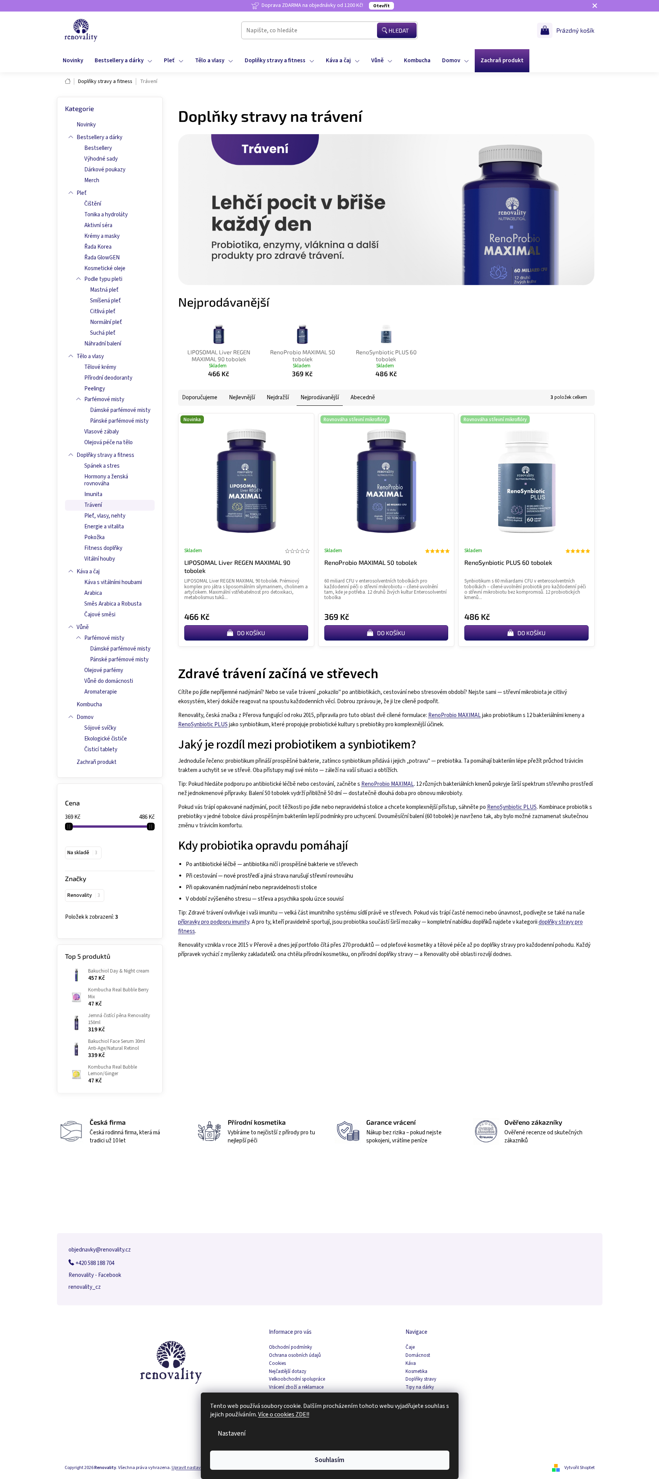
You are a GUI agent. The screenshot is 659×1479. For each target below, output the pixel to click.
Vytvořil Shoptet (579, 1467)
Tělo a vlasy (90, 356)
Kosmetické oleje (104, 268)
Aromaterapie (100, 692)
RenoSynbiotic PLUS (203, 724)
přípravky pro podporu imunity (213, 922)
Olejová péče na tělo (108, 442)
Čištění (92, 204)
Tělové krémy (100, 367)
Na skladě (82, 853)
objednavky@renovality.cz (99, 1250)
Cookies (277, 1363)
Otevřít (381, 6)
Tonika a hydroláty (106, 215)
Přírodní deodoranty (108, 378)
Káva (410, 1363)
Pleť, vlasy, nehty (104, 516)
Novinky (86, 125)
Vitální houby (99, 559)
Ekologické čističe (105, 739)
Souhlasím (329, 1460)
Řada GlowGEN (102, 258)
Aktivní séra (98, 225)
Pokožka (94, 537)
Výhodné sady (101, 159)
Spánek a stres (102, 466)
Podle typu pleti (103, 279)
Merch (91, 180)
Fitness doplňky (103, 548)
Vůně (83, 627)
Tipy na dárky (419, 1387)
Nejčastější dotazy (287, 1371)
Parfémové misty (104, 399)
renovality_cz (84, 1287)
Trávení (93, 505)
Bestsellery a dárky (99, 137)
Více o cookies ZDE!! (283, 1414)
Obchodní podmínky (290, 1347)
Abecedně (362, 397)
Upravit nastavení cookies (197, 1467)
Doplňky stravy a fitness (105, 455)
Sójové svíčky (100, 728)
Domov (85, 717)
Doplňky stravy (420, 1379)
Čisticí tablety (100, 749)
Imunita (93, 494)
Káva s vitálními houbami (113, 582)
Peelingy (94, 389)
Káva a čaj (88, 572)
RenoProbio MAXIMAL (454, 715)
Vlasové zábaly (101, 432)
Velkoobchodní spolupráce (297, 1379)
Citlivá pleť (102, 311)
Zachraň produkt (97, 762)
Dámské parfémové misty (120, 410)
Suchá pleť (102, 333)
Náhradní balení (102, 344)
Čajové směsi (99, 615)
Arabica (93, 593)
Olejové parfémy (103, 670)
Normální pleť (106, 322)
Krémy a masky (102, 236)
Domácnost (417, 1355)
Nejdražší (278, 397)
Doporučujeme (199, 397)
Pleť (82, 193)
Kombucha (89, 704)
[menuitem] (73, 60)
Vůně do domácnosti (108, 681)
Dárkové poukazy (104, 170)
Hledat (399, 30)
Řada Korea (98, 247)
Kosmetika (416, 1371)
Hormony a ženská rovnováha (106, 480)
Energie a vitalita (104, 527)
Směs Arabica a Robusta (113, 604)
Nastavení (232, 1433)
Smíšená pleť (105, 301)
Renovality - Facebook (94, 1275)
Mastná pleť (104, 290)
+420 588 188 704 (94, 1263)
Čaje (410, 1347)
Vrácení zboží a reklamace (296, 1387)
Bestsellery (98, 148)
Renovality (83, 895)
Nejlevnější (242, 397)
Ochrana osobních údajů (295, 1355)
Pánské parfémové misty (119, 421)
